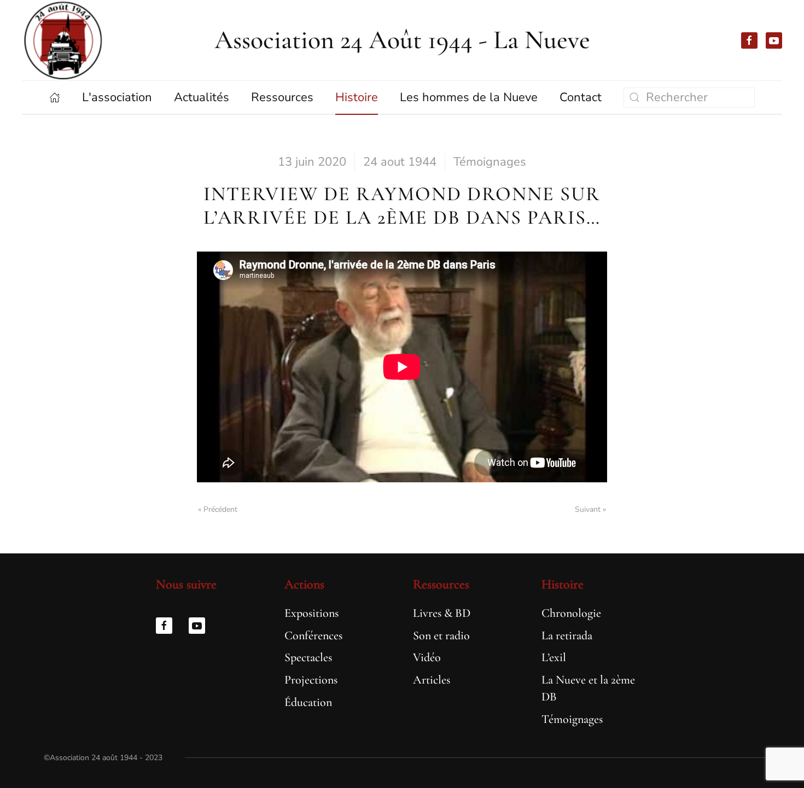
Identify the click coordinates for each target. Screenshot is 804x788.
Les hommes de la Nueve (469, 97)
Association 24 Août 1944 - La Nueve (402, 40)
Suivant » (590, 509)
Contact (581, 97)
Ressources (441, 584)
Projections (310, 680)
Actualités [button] (201, 97)
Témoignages (489, 162)
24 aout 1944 (399, 162)
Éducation (308, 702)
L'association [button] (117, 97)
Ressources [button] (282, 97)
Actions (304, 584)
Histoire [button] (356, 97)
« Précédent (217, 509)
